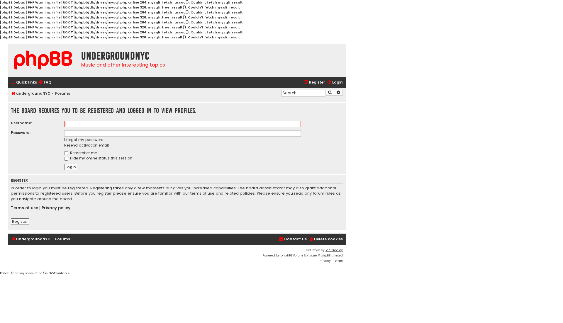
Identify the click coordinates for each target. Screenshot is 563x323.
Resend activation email (86, 145)
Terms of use (24, 208)
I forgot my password (84, 139)
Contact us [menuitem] (295, 239)
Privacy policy (56, 208)
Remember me (83, 152)
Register (20, 221)
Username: (21, 122)
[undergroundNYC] (43, 60)
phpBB (285, 255)
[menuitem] (44, 82)
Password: (21, 132)
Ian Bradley (334, 250)
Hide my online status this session (100, 158)
